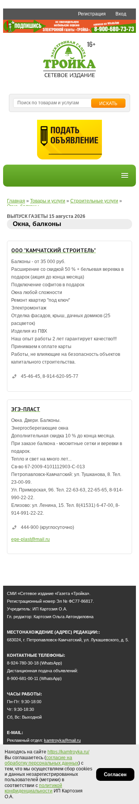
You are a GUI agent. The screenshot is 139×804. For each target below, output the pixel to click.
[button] (124, 175)
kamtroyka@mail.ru (62, 740)
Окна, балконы (37, 224)
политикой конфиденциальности (33, 788)
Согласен (115, 774)
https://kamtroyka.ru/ (68, 752)
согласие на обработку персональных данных (41, 760)
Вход (120, 14)
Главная (16, 201)
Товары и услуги (47, 201)
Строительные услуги (94, 201)
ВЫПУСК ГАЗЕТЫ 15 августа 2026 (46, 216)
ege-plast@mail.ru (30, 539)
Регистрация (92, 14)
